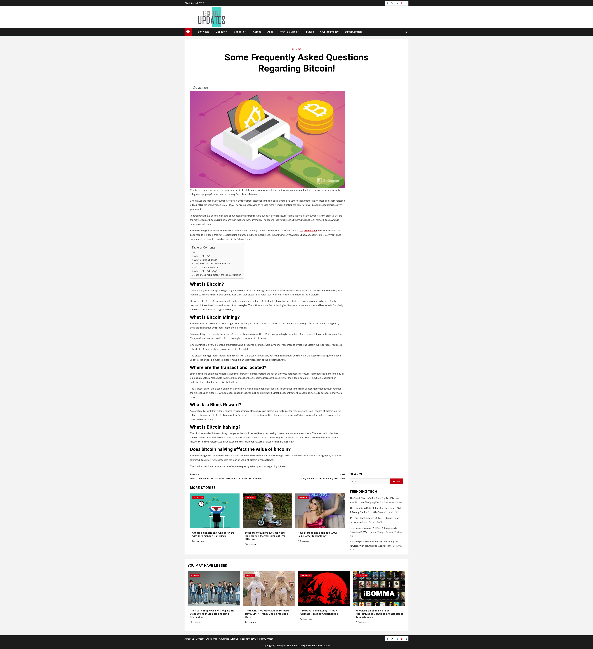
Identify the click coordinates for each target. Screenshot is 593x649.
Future (310, 31)
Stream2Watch (265, 638)
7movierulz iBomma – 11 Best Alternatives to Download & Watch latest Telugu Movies (379, 614)
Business (195, 575)
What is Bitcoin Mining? (205, 260)
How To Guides (288, 31)
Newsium (310, 645)
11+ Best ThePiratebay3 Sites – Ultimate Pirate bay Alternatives (319, 612)
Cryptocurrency (329, 31)
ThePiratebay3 (248, 638)
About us (189, 638)
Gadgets (239, 31)
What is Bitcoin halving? (205, 271)
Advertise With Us (228, 638)
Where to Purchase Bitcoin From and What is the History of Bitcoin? (226, 476)
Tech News (202, 31)
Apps (270, 31)
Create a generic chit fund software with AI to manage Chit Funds (213, 534)
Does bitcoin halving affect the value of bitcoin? (217, 275)
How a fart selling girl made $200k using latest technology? (317, 534)
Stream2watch (353, 31)
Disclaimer (211, 638)
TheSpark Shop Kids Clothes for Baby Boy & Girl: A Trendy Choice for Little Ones (267, 614)
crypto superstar (308, 230)
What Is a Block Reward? (206, 267)
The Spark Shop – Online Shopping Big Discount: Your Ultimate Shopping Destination (212, 614)
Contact (200, 638)
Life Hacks (296, 49)
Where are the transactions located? (212, 263)
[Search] (406, 32)
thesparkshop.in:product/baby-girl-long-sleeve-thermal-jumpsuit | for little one (265, 536)
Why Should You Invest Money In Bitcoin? (323, 476)
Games (257, 31)
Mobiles (220, 31)
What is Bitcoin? (202, 256)
